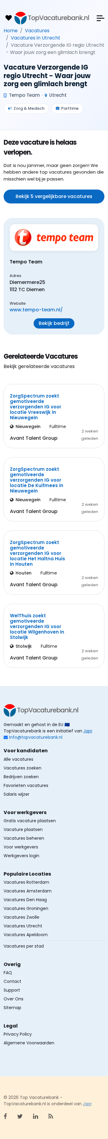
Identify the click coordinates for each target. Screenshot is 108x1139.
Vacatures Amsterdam (28, 891)
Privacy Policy (18, 1034)
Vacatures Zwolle (21, 917)
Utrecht (57, 95)
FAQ (8, 973)
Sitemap (12, 1008)
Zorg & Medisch (29, 108)
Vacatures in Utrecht (35, 37)
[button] (100, 18)
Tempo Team (24, 95)
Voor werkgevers (21, 847)
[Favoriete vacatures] (8, 18)
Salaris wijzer (16, 794)
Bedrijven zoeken (21, 777)
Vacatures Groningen (26, 908)
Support (12, 990)
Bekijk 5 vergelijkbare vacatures (54, 196)
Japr (87, 731)
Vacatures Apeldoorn (26, 935)
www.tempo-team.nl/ (36, 309)
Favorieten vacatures (26, 785)
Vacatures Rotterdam (26, 882)
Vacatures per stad (24, 946)
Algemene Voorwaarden (29, 1043)
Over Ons (13, 999)
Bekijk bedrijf (54, 323)
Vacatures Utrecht (23, 926)
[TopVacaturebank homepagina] (51, 18)
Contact (12, 981)
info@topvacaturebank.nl (35, 737)
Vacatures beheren (24, 838)
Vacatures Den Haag (25, 900)
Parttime (70, 108)
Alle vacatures (18, 759)
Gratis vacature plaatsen (30, 821)
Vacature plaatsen (23, 829)
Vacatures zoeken (22, 768)
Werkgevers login (21, 856)
